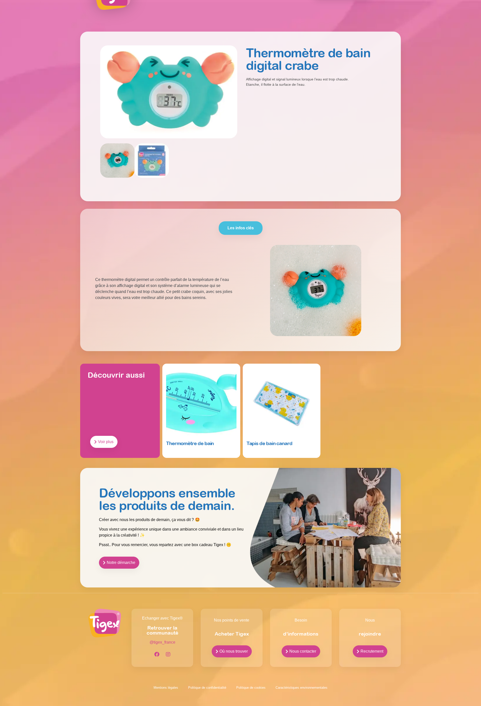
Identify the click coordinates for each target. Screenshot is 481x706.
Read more (176, 455)
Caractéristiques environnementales (301, 687)
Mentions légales (166, 687)
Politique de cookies (251, 687)
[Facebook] (157, 654)
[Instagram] (168, 654)
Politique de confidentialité (207, 687)
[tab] (241, 228)
